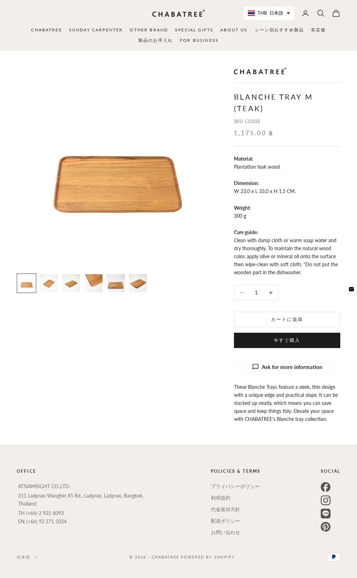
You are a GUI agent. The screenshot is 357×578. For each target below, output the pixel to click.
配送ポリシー (225, 521)
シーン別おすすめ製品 (279, 29)
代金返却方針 (225, 509)
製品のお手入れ (155, 40)
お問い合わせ (225, 532)
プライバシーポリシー (235, 486)
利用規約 (220, 498)
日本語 (23, 557)
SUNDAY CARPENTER (96, 29)
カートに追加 (287, 319)
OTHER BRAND (149, 29)
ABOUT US (234, 29)
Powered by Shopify (208, 557)
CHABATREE (46, 29)
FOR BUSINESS (199, 40)
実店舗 (318, 29)
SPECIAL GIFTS (194, 29)
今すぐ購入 (287, 340)
